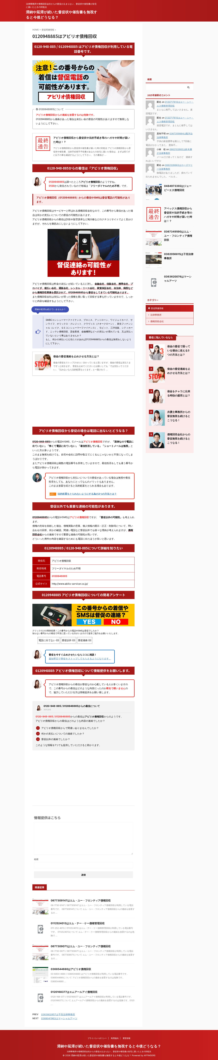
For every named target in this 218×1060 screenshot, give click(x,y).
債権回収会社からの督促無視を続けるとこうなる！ (178, 438)
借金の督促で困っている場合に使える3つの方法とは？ (178, 350)
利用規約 (115, 1038)
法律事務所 (156, 314)
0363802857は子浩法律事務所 (58, 1014)
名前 (36, 859)
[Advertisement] (83, 401)
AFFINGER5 (149, 1055)
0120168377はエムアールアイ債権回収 (74, 991)
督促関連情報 (157, 308)
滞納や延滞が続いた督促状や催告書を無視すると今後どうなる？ (109, 1046)
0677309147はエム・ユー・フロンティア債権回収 (81, 900)
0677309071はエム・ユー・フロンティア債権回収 (81, 946)
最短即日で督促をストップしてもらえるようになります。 (80, 658)
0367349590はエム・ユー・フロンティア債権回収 (178, 235)
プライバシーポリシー (97, 1038)
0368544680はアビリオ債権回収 (71, 969)
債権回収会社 (157, 321)
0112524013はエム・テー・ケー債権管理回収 (78, 923)
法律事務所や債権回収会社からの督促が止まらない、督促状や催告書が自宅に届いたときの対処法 (109, 1051)
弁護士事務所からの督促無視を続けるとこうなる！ (178, 416)
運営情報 (126, 1038)
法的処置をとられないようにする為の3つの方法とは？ (87, 493)
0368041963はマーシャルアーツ (59, 1018)
